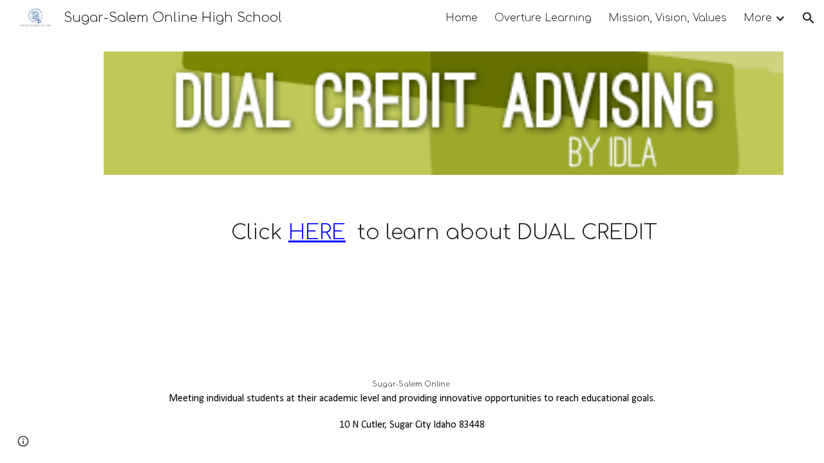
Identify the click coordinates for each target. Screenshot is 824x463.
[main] (443, 216)
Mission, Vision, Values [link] (667, 18)
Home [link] (461, 18)
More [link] (758, 18)
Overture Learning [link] (543, 18)
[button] (808, 18)
